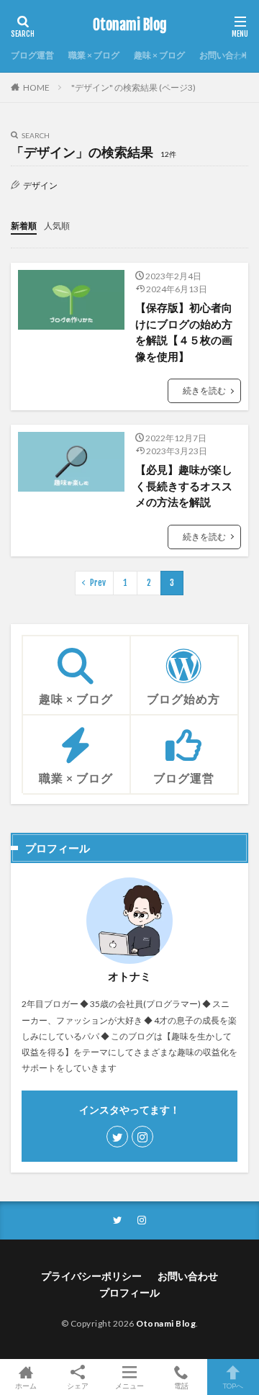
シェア (77, 1385)
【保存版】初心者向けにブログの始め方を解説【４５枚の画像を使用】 (183, 332)
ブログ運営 (32, 55)
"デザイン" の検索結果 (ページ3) (133, 87)
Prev (98, 582)
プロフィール (129, 1292)
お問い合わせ (225, 55)
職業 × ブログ (93, 55)
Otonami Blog (130, 25)
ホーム (26, 1385)
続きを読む (204, 390)
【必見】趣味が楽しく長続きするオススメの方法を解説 (183, 485)
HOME (36, 87)
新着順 (24, 225)
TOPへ (233, 1385)
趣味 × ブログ (159, 55)
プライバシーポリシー (91, 1276)
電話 (181, 1385)
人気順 (57, 225)
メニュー (129, 1385)
